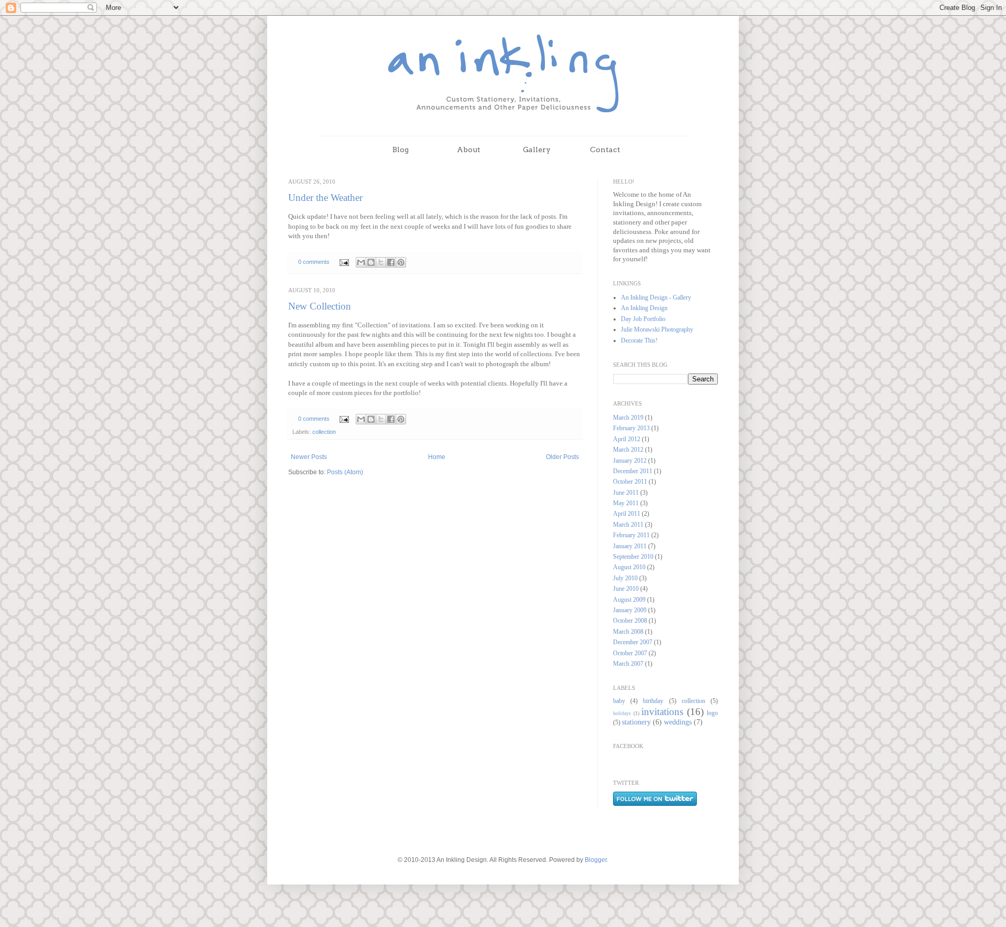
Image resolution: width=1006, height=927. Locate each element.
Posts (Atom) (345, 472)
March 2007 (628, 663)
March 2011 (628, 524)
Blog (400, 149)
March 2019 (628, 417)
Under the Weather (325, 197)
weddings (678, 722)
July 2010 (625, 578)
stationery (636, 722)
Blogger (596, 860)
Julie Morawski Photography (657, 329)
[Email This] (361, 262)
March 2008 (628, 631)
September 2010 (633, 556)
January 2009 (630, 610)
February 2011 (631, 535)
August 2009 (629, 599)
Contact (605, 149)
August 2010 (629, 567)
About (468, 149)
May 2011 (626, 503)
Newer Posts (309, 457)
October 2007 (630, 653)
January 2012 (630, 460)
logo (712, 713)
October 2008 (630, 620)
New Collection (319, 306)
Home (436, 457)
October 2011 (630, 481)
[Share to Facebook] (391, 262)
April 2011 (626, 513)
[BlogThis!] (371, 262)
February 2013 (631, 428)
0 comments (314, 262)
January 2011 (630, 546)
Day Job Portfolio (643, 319)
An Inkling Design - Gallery (656, 297)
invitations (662, 711)
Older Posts (562, 457)
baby (619, 701)
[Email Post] (344, 262)
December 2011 (632, 471)
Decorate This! (639, 340)
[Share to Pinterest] (401, 262)
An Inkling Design (644, 308)
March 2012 (628, 449)
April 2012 (626, 439)
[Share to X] (381, 262)
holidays (622, 713)
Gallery (537, 149)
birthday (653, 701)
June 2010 (626, 588)
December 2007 (632, 642)
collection (324, 432)
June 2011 (626, 492)
